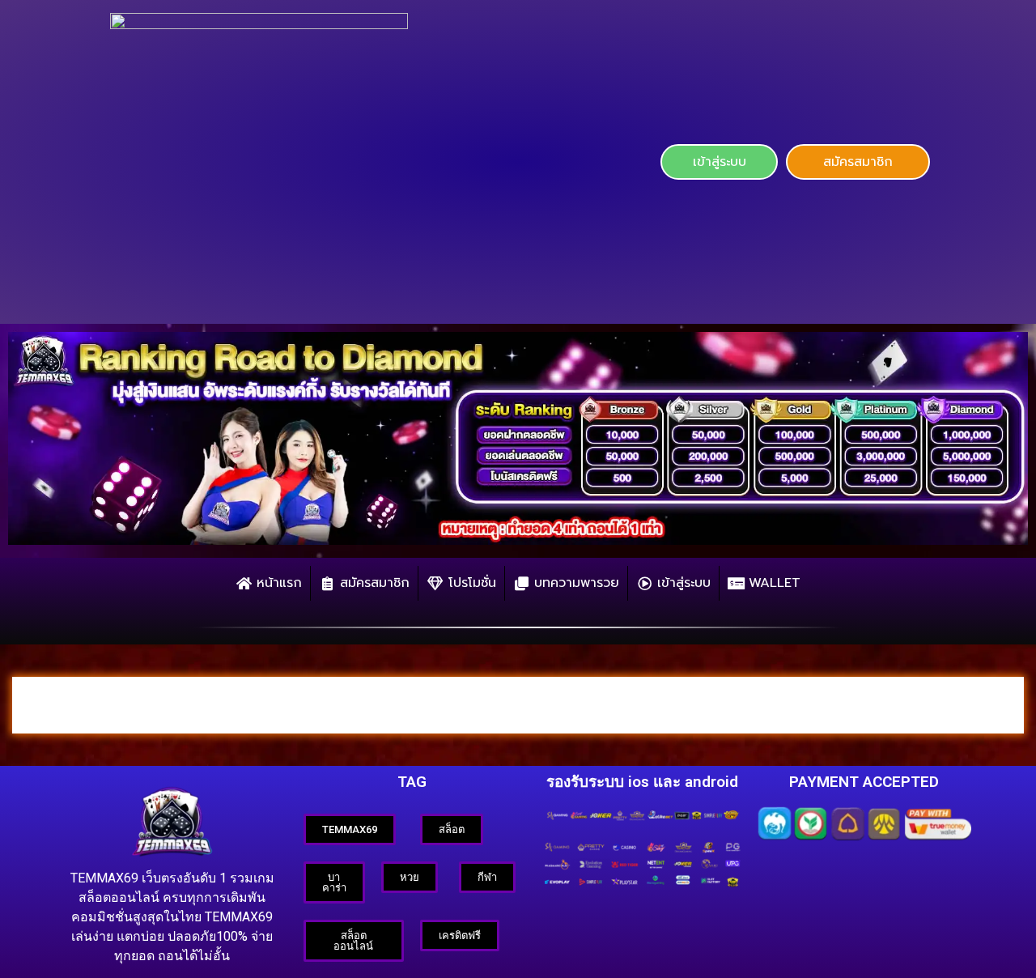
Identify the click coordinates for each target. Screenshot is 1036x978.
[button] (718, 162)
